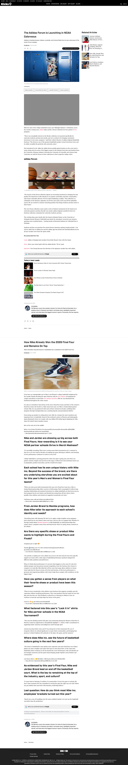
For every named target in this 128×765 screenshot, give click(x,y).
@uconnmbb (56, 429)
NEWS (48, 4)
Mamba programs (43, 522)
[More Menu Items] (82, 4)
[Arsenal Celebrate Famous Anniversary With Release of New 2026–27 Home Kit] (93, 39)
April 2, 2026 (48, 433)
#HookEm (40, 659)
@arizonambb (28, 431)
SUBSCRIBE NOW (47, 1)
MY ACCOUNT (39, 1)
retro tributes (61, 396)
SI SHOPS (32, 1)
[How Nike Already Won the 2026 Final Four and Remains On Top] (93, 56)
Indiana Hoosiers (29, 90)
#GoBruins (61, 547)
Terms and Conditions (75, 754)
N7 (59, 622)
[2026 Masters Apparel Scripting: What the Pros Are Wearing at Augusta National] (93, 48)
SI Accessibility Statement (92, 754)
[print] (33, 321)
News (30, 328)
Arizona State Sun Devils (41, 90)
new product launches (50, 398)
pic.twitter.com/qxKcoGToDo (45, 499)
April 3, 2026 (49, 501)
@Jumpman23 (53, 547)
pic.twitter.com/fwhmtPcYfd (42, 601)
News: (26, 244)
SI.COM (3, 1)
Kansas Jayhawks (64, 90)
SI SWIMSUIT (12, 1)
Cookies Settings (34, 756)
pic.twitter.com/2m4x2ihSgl (41, 431)
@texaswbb (64, 429)
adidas (41, 129)
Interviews (31, 742)
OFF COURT (71, 4)
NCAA (75, 129)
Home (25, 328)
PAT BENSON (34, 306)
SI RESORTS (26, 1)
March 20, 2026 (52, 661)
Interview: (27, 248)
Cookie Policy (47, 754)
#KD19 (46, 659)
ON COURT (63, 4)
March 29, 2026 (52, 603)
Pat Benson (26, 45)
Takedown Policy (60, 754)
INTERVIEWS (55, 4)
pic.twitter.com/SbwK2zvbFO (56, 659)
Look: (25, 240)
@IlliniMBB (71, 429)
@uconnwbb (48, 429)
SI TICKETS (19, 1)
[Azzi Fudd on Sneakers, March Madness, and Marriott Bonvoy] (93, 65)
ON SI (7, 1)
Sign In (125, 4)
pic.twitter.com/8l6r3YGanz (32, 549)
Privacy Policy (33, 754)
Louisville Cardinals (53, 90)
